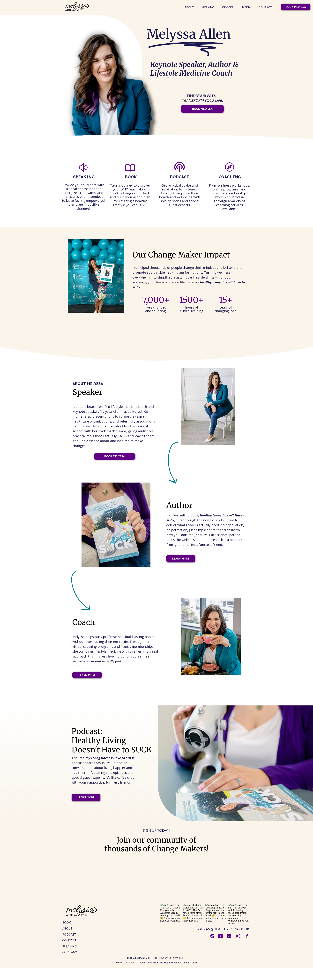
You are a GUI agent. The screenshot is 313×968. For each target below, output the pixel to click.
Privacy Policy (126, 962)
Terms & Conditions (183, 962)
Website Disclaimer (153, 962)
